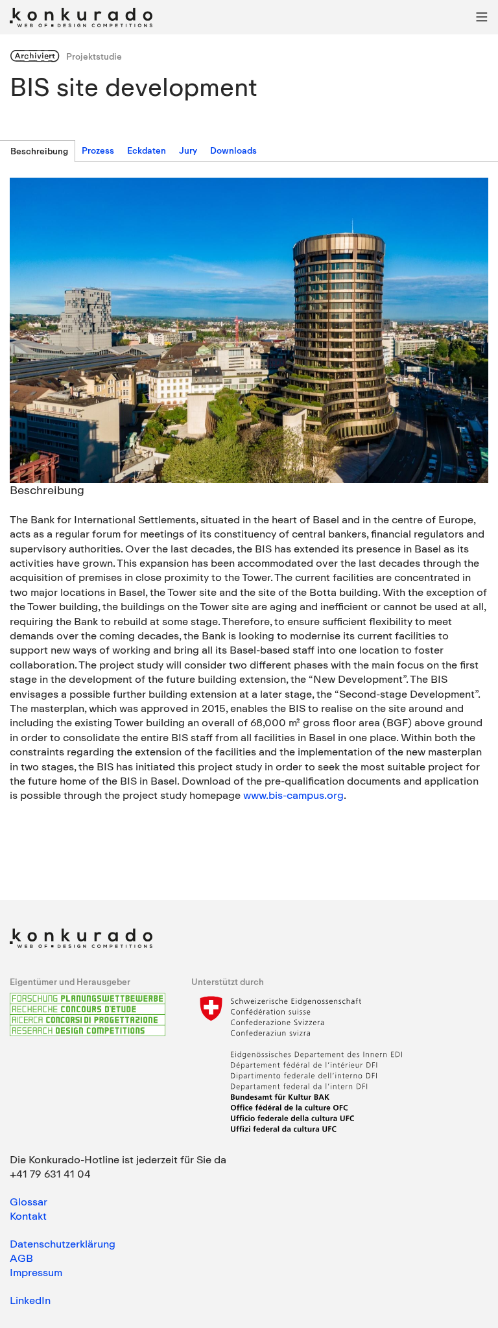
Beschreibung (39, 151)
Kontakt (28, 1215)
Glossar (28, 1201)
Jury (188, 150)
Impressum (36, 1272)
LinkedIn (30, 1300)
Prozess (98, 150)
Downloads (233, 150)
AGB (21, 1257)
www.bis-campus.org (293, 794)
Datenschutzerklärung (62, 1243)
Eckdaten (146, 150)
